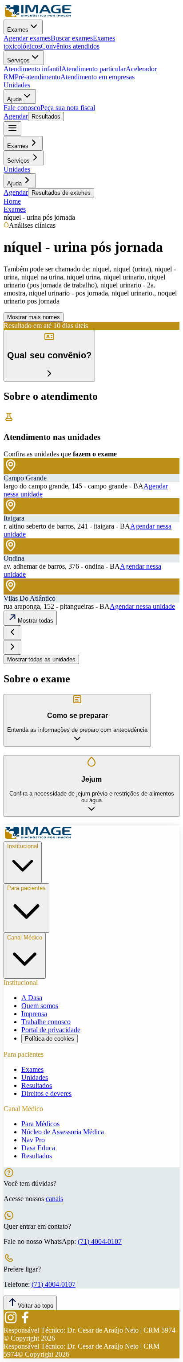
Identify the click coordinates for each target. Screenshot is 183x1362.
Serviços (18, 60)
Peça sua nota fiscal (67, 107)
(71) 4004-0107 (100, 1241)
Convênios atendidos (70, 46)
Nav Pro (33, 1140)
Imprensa (34, 1013)
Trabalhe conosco (46, 1022)
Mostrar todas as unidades (41, 659)
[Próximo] (12, 647)
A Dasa (31, 997)
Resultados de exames (61, 192)
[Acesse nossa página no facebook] (25, 1322)
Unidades (17, 85)
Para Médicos (40, 1124)
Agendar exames (27, 38)
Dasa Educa (38, 1148)
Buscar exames (72, 38)
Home (12, 201)
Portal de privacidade (50, 1030)
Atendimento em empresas (97, 77)
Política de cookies (49, 1038)
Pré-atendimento (37, 77)
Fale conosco (22, 107)
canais (54, 1198)
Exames (17, 29)
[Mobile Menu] (12, 128)
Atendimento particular (93, 69)
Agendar (16, 116)
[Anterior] (12, 632)
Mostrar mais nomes (33, 317)
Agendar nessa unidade (142, 606)
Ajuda (14, 99)
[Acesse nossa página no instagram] (11, 1322)
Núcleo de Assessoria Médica (62, 1132)
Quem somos (39, 1005)
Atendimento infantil (32, 69)
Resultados (46, 116)
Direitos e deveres (46, 1093)
